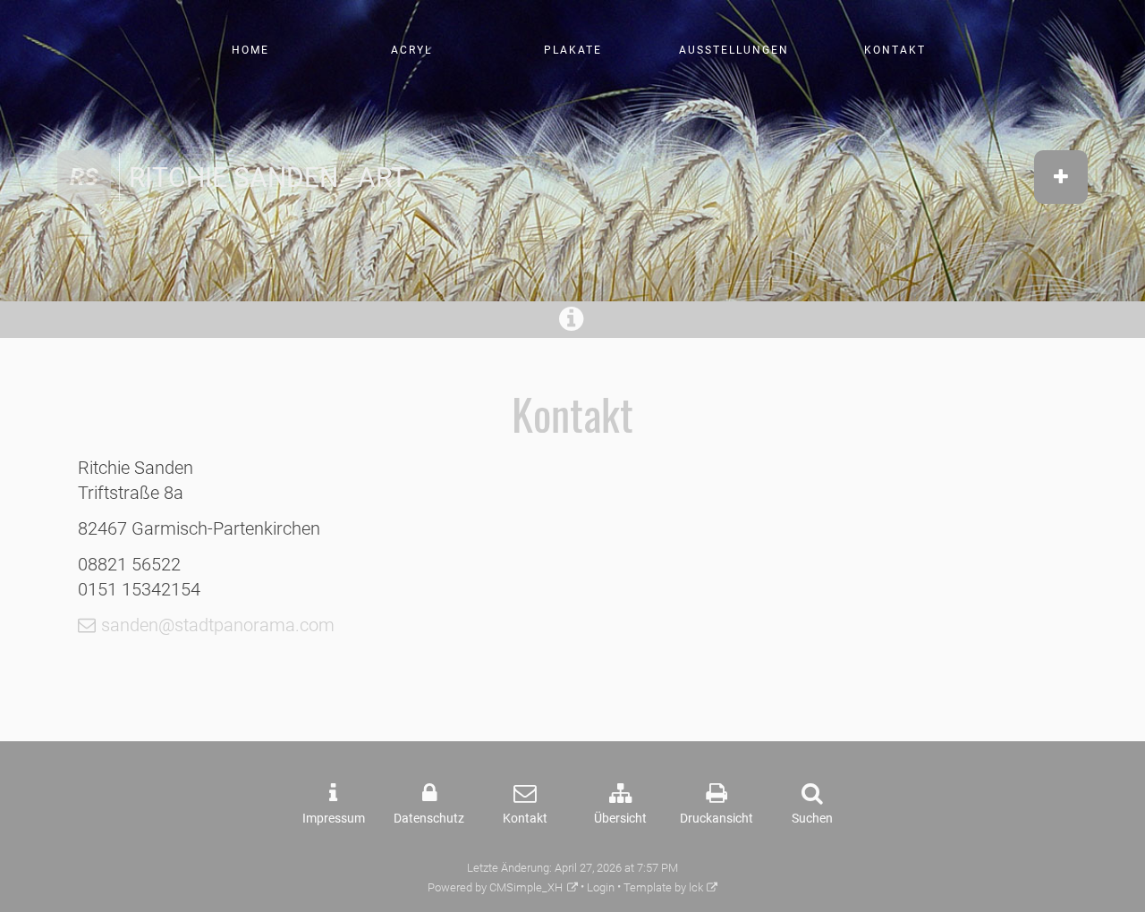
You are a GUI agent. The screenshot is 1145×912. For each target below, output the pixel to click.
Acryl (411, 50)
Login (601, 887)
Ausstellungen (734, 50)
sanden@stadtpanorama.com (218, 625)
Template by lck (663, 887)
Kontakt (895, 50)
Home (250, 50)
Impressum (333, 818)
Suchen (812, 818)
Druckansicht (716, 818)
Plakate (573, 50)
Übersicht (620, 818)
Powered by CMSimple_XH (495, 887)
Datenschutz (429, 818)
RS (84, 177)
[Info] (573, 324)
